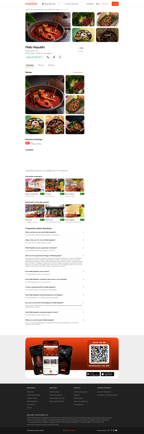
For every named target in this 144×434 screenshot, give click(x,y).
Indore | (85, 420)
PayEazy (77, 395)
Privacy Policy (79, 404)
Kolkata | (65, 418)
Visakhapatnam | (54, 420)
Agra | (94, 418)
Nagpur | (46, 422)
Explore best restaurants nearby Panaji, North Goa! (43, 424)
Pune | (59, 418)
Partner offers (32, 398)
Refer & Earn (78, 398)
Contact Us (90, 4)
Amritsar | (68, 420)
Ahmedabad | (81, 418)
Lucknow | (108, 418)
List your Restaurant (104, 392)
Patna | (62, 420)
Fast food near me (55, 395)
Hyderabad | (100, 418)
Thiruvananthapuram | (35, 422)
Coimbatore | (37, 420)
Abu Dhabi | (66, 422)
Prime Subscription (81, 392)
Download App (32, 401)
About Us (30, 392)
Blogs (98, 4)
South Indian (30, 53)
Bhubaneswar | (77, 420)
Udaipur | (52, 422)
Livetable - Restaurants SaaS (107, 395)
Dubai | (70, 418)
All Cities (101, 422)
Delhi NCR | (31, 418)
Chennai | (53, 418)
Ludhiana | (91, 420)
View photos (78, 72)
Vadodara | (105, 420)
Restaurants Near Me (56, 401)
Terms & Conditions (81, 401)
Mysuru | (98, 420)
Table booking (54, 392)
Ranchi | (45, 420)
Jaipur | (89, 418)
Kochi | (29, 420)
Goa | (75, 418)
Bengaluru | (46, 418)
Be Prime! (105, 4)
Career (29, 408)
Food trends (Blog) (33, 395)
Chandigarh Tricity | (78, 422)
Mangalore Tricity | (91, 422)
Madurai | (59, 422)
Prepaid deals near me (57, 398)
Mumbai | (39, 418)
